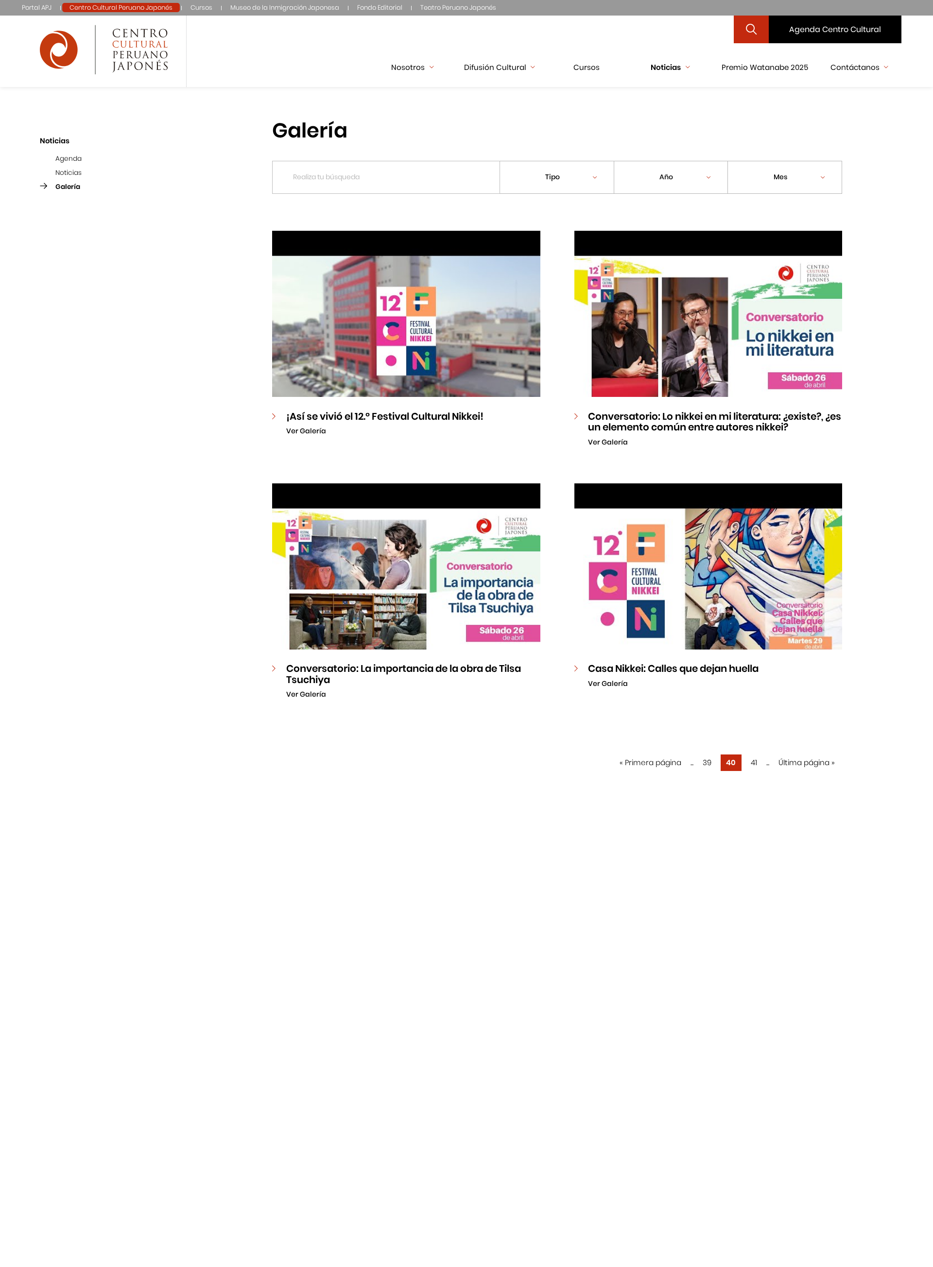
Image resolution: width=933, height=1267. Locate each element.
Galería (67, 186)
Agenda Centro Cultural (835, 29)
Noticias (68, 172)
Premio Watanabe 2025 (765, 67)
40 (731, 762)
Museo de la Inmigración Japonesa (284, 7)
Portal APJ (37, 7)
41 (754, 762)
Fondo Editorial (379, 7)
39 (707, 762)
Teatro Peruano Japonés (458, 7)
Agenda (68, 159)
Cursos (201, 7)
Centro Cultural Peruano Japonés (121, 7)
